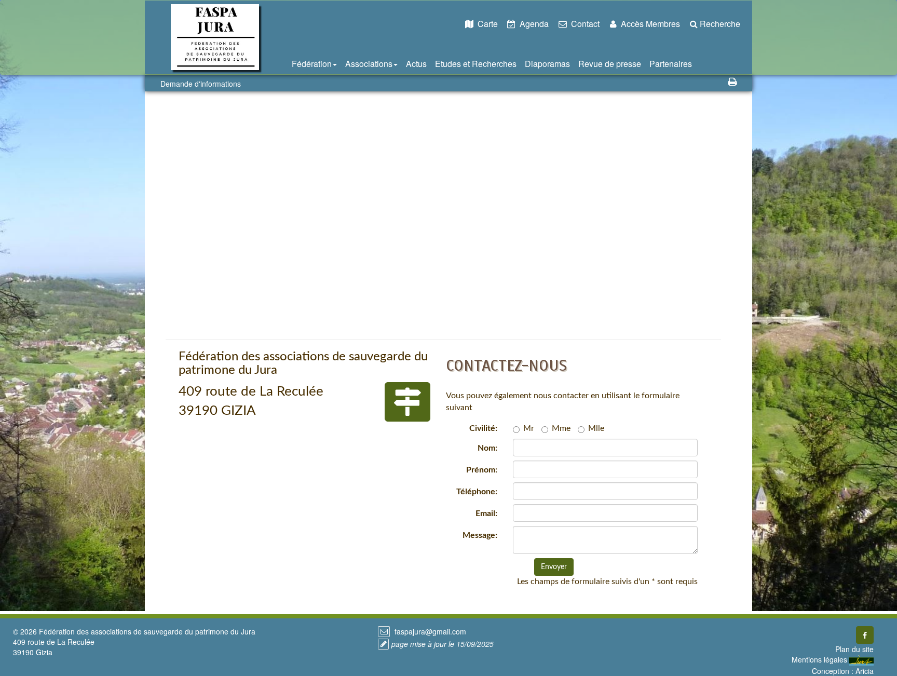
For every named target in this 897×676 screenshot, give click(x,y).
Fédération (312, 64)
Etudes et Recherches (476, 64)
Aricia (864, 671)
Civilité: (483, 428)
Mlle (596, 428)
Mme (561, 428)
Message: (480, 535)
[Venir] (407, 402)
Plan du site (854, 649)
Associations (368, 64)
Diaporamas (547, 64)
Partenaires (670, 64)
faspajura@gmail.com (429, 631)
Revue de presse (609, 64)
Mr (528, 428)
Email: (486, 513)
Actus (416, 64)
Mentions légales (819, 659)
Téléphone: (476, 492)
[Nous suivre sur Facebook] (865, 635)
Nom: (487, 448)
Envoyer (554, 567)
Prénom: (481, 470)
